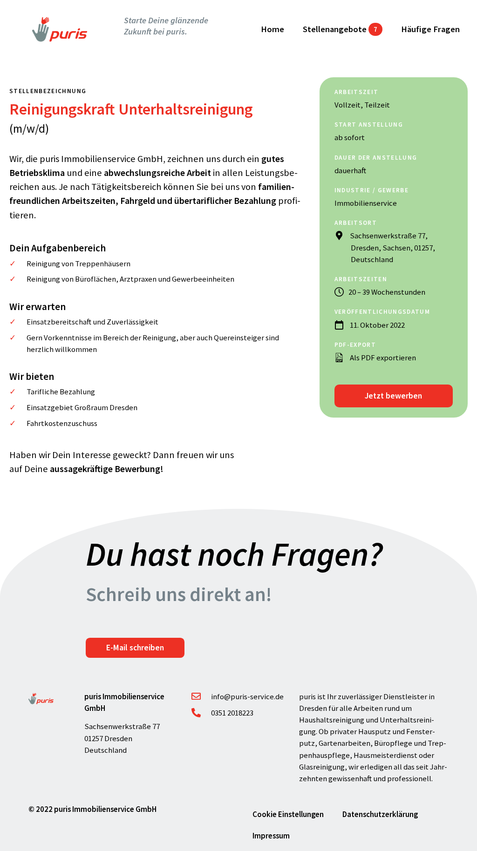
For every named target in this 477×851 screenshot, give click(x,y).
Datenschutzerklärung (380, 814)
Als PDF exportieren (383, 357)
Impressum (271, 836)
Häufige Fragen (430, 29)
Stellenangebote (340, 29)
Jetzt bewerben (393, 396)
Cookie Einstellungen (288, 814)
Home (272, 29)
